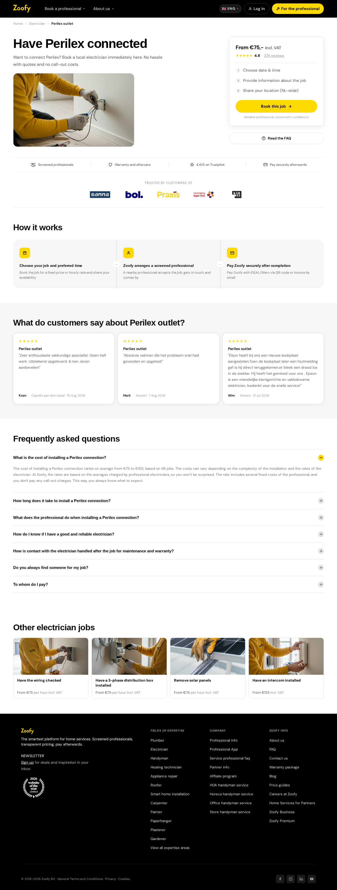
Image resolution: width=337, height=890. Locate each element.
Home (18, 23)
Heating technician (166, 767)
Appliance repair (164, 776)
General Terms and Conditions (80, 879)
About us (276, 740)
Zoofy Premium (282, 821)
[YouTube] (312, 879)
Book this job (273, 106)
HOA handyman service (229, 785)
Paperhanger (161, 821)
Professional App (224, 749)
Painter (156, 812)
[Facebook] (280, 879)
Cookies (124, 879)
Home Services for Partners (292, 803)
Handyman (159, 758)
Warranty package (284, 767)
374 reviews (274, 55)
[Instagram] (290, 879)
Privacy (110, 879)
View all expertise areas (170, 848)
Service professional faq (230, 758)
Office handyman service (231, 803)
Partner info (219, 767)
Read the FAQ (279, 138)
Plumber (157, 740)
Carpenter (159, 803)
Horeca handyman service (231, 794)
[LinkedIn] (301, 879)
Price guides (279, 785)
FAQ (272, 749)
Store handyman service (230, 812)
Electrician (37, 23)
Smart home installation (170, 794)
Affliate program (223, 776)
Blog (272, 776)
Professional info (223, 740)
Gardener (158, 839)
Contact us (278, 758)
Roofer (156, 785)
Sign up (27, 762)
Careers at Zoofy (283, 794)
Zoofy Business (282, 812)
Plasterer (158, 830)
